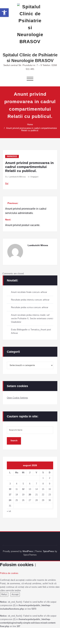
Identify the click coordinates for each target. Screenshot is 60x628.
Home (30, 124)
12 (23, 489)
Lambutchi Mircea (17, 177)
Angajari (34, 177)
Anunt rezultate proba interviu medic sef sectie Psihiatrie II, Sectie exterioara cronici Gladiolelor (32, 318)
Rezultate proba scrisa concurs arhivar (29, 307)
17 (10, 494)
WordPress (27, 551)
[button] (4, 12)
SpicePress (48, 551)
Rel (6, 183)
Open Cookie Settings (17, 398)
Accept (15, 594)
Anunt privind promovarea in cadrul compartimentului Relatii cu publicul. (31, 129)
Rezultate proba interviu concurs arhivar (30, 299)
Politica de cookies (9, 573)
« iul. (9, 511)
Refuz (4, 594)
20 (30, 494)
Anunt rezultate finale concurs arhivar (29, 292)
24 (10, 500)
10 (10, 489)
